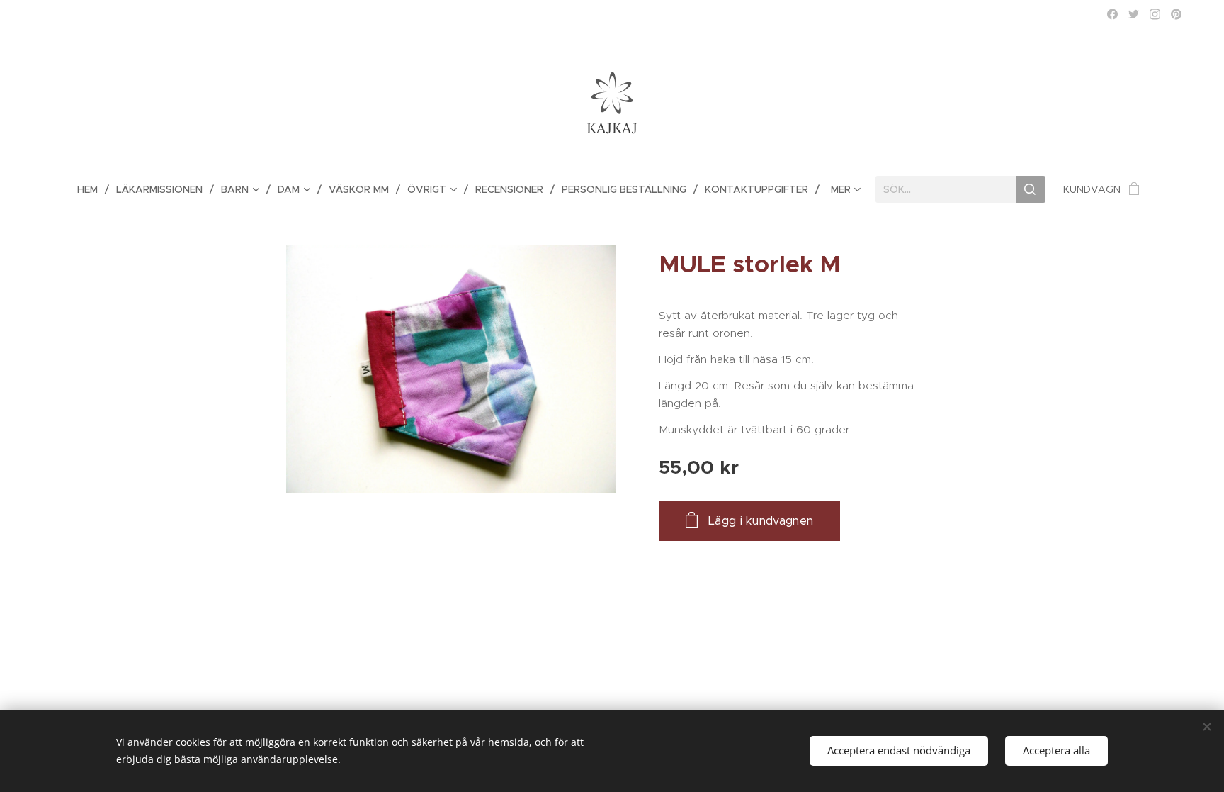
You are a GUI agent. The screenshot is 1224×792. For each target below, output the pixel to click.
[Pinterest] (1176, 14)
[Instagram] (1155, 14)
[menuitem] (93, 189)
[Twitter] (1134, 14)
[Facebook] (1112, 14)
